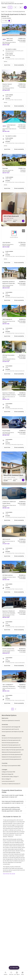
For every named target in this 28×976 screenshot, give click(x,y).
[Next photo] (25, 30)
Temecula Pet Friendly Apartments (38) (11, 747)
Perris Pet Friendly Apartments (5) (10, 742)
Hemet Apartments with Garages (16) (11, 726)
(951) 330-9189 (5, 323)
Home (2, 11)
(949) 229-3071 (6, 653)
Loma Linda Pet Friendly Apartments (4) (12, 759)
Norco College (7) (6, 779)
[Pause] (24, 194)
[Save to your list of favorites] (23, 26)
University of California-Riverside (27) (11, 783)
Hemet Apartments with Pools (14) (10, 729)
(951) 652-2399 (5, 507)
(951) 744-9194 (5, 246)
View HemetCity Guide (9, 873)
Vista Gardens (6, 242)
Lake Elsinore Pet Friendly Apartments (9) (12, 754)
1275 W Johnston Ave (8, 648)
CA (6, 11)
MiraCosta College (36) (7, 774)
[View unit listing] (23, 221)
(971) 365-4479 (6, 90)
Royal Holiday (6, 430)
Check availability (19, 65)
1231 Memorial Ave (7, 575)
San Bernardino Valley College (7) (10, 776)
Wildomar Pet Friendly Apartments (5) (11, 752)
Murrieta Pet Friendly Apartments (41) (11, 745)
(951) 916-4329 (5, 399)
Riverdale (5, 168)
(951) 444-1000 (6, 287)
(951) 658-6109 (5, 435)
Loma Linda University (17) (8, 781)
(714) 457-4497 (6, 543)
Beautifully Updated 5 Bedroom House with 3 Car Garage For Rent (9, 283)
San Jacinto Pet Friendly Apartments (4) (12, 738)
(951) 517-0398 (5, 44)
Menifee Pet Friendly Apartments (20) (11, 740)
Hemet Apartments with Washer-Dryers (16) (12, 731)
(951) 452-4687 (5, 579)
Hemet (10, 11)
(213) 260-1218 (5, 361)
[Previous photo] (3, 30)
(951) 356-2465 (5, 131)
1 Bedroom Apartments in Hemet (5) (11, 720)
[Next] (25, 7)
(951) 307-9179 (5, 172)
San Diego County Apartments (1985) (11, 765)
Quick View (7, 65)
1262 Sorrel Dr (6, 539)
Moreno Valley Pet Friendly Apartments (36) (13, 749)
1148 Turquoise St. (7, 319)
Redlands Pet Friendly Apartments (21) (11, 757)
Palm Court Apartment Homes (9, 40)
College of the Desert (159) (8, 771)
